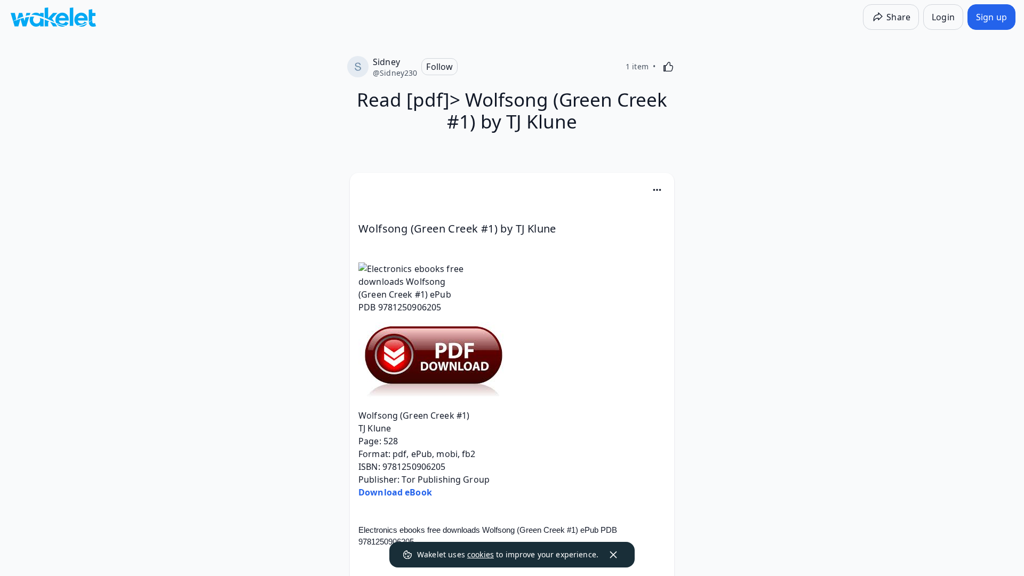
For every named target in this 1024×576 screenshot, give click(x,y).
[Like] (668, 66)
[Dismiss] (613, 554)
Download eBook (395, 492)
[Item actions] (657, 189)
